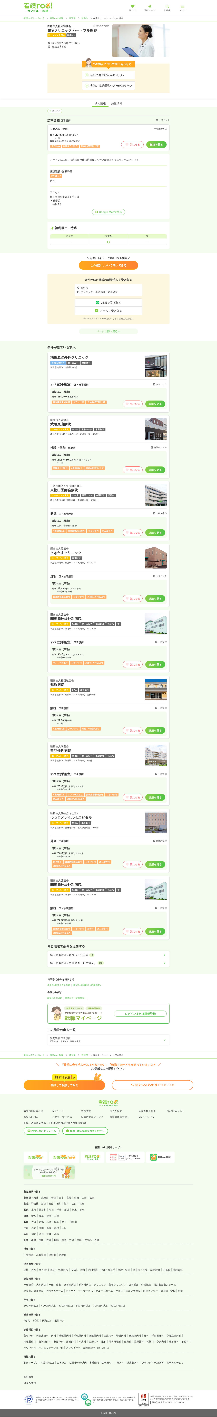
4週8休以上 (47, 1362)
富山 (51, 1203)
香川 (41, 1233)
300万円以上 (31, 1305)
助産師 (62, 1254)
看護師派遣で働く (120, 1116)
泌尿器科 (139, 1341)
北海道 (44, 1197)
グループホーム (104, 1290)
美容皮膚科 (42, 1335)
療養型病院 (70, 1284)
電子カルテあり (175, 1362)
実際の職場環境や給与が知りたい (111, 85)
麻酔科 (185, 1341)
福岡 (41, 1239)
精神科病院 (85, 1284)
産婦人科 (94, 1341)
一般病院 (29, 1284)
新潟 (43, 1203)
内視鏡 (166, 1269)
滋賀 (56, 1221)
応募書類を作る (147, 1110)
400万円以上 (48, 1305)
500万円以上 (65, 1305)
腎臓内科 (121, 1335)
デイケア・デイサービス (79, 1290)
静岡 (49, 1215)
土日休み (62, 1362)
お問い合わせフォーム (43, 1130)
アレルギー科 (73, 1347)
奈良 (64, 1221)
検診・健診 (124, 1269)
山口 (64, 1227)
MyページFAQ (146, 1116)
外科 (146, 1335)
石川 (58, 1203)
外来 (33, 1269)
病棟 (26, 1269)
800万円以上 (117, 1305)
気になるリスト (175, 1110)
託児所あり (133, 1362)
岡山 (41, 1227)
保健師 (52, 1254)
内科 (53, 1335)
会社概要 (29, 1376)
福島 (91, 1197)
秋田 (76, 1197)
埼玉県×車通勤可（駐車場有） (87, 985)
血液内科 (109, 1335)
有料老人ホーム (54, 1290)
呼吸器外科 (158, 1335)
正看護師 (29, 1254)
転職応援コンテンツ (92, 1116)
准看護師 (41, 1254)
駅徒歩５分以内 (54, 998)
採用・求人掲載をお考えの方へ (87, 1130)
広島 (33, 1227)
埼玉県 (72, 18)
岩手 (61, 1197)
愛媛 (49, 1233)
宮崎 (79, 1239)
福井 (66, 1203)
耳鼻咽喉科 (115, 1341)
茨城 (66, 1209)
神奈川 (42, 1209)
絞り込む (56, 111)
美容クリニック (117, 1284)
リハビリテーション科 (51, 1347)
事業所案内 (30, 1382)
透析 (82, 1269)
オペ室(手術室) (47, 1269)
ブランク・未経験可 (153, 1362)
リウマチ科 (30, 1347)
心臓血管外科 (173, 1335)
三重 (56, 1215)
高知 (56, 1233)
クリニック (100, 1284)
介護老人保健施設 (33, 1290)
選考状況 (86, 1110)
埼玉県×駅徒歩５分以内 (58, 985)
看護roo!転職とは (33, 1110)
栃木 (74, 1209)
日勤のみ (47, 1320)
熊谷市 (85, 18)
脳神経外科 (45, 1341)
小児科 (82, 1341)
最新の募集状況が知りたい (107, 75)
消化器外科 (30, 1341)
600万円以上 (83, 1305)
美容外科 (29, 1335)
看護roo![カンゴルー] (34, 18)
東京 (33, 1209)
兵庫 (49, 1221)
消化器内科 (80, 1335)
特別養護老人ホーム (165, 1284)
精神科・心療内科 (156, 1341)
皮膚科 (127, 1341)
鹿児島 (88, 1239)
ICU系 (74, 1269)
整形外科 (59, 1341)
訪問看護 (93, 1269)
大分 (71, 1239)
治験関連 (178, 1269)
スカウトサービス (62, 1116)
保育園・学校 (140, 1269)
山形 (84, 1197)
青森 (53, 1197)
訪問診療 (155, 1269)
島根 (56, 1227)
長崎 (56, 1239)
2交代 (27, 1320)
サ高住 (119, 1290)
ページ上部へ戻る (107, 331)
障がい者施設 (133, 1290)
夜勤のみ (59, 1320)
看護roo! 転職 (56, 18)
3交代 (36, 1320)
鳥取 (49, 1227)
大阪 (33, 1221)
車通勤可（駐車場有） (75, 998)
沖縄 (97, 1239)
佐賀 (48, 1239)
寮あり (120, 1362)
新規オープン (31, 1362)
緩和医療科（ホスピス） (96, 1347)
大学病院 (41, 1284)
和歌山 (73, 1221)
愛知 (33, 1215)
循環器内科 (95, 1335)
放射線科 (174, 1341)
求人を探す (116, 1110)
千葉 (59, 1209)
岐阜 (41, 1215)
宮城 (68, 1197)
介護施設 (146, 1284)
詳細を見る (156, 144)
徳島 (33, 1233)
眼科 (103, 1341)
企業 (180, 1290)
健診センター (150, 1290)
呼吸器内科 (65, 1335)
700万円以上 (100, 1305)
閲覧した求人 (31, 1116)
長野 (81, 1203)
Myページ (57, 1110)
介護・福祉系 (108, 1269)
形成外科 (71, 1341)
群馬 (82, 1209)
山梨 (74, 1203)
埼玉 (51, 1209)
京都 (41, 1221)
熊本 (64, 1239)
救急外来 (63, 1269)
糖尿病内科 (135, 1335)
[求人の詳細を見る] (108, 382)
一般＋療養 (55, 1284)
